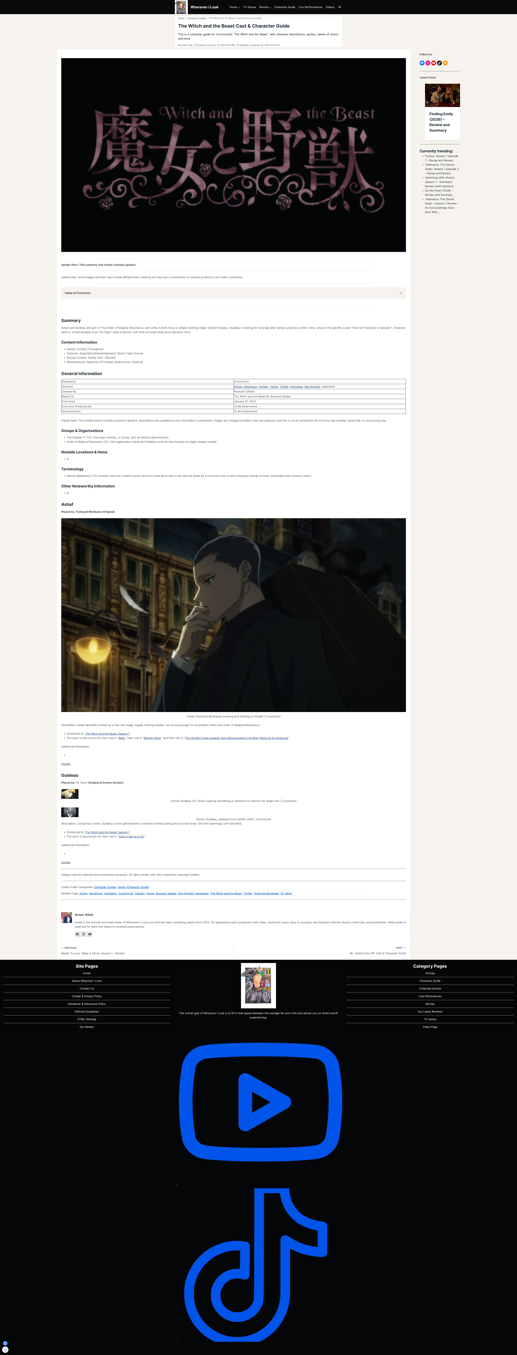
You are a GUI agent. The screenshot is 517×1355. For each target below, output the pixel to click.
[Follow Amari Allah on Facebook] (77, 934)
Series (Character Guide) (133, 887)
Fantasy (264, 386)
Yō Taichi (286, 893)
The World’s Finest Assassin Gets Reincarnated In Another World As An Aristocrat (236, 738)
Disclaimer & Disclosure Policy (87, 1004)
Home (181, 18)
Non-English (312, 386)
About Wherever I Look (87, 981)
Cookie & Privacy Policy (87, 996)
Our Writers (87, 1027)
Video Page (430, 1027)
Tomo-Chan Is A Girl (131, 836)
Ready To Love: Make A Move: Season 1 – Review (93, 950)
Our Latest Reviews (430, 1011)
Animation (296, 386)
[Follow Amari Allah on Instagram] (83, 934)
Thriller (284, 386)
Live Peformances (430, 996)
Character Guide (284, 7)
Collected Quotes (430, 988)
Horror (274, 386)
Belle (121, 738)
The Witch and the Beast (226, 893)
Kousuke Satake (166, 893)
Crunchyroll (126, 893)
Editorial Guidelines (87, 1011)
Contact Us (87, 988)
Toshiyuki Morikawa (266, 893)
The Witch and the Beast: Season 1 (107, 733)
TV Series (430, 1019)
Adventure (250, 386)
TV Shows (249, 7)
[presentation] (442, 95)
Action (238, 386)
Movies (430, 1004)
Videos (330, 7)
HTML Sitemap (86, 1019)
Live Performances (310, 7)
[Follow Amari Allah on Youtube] (89, 934)
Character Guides (196, 18)
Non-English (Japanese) (193, 893)
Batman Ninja (152, 738)
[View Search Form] (339, 7)
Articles (430, 973)
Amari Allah (187, 45)
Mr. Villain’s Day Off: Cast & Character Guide (378, 950)
